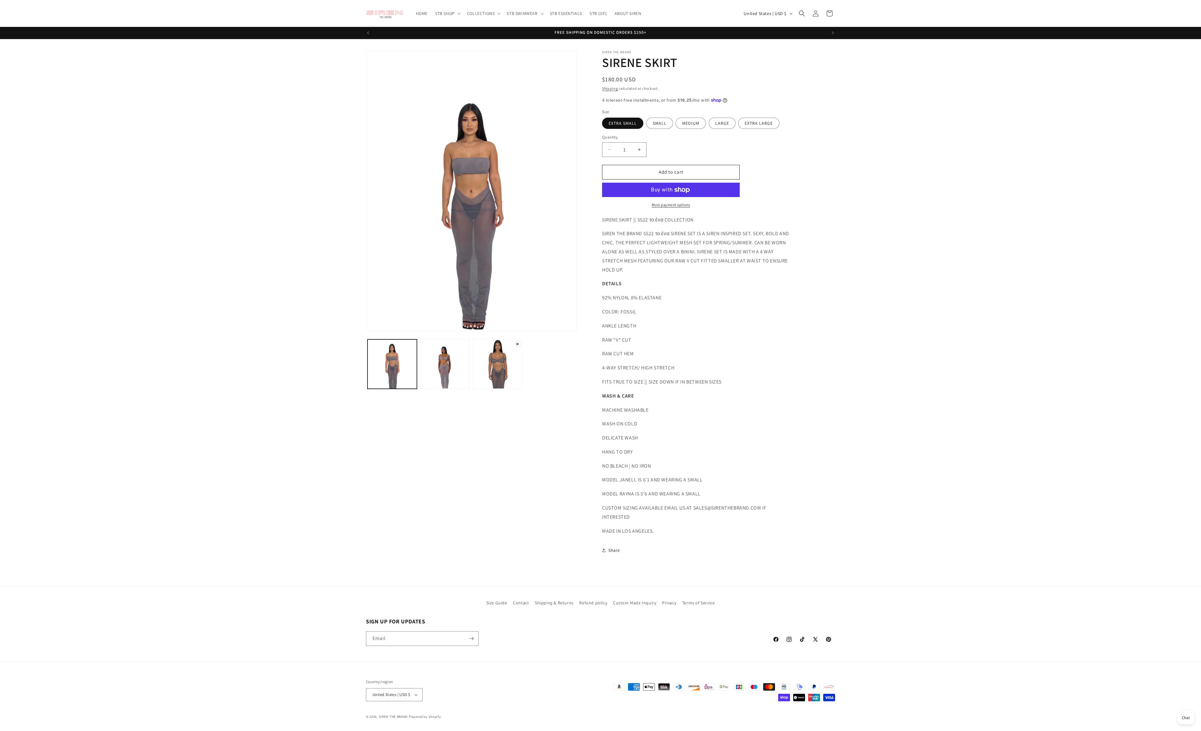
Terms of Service (698, 603)
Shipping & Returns (554, 603)
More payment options (671, 204)
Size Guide (496, 603)
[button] (447, 13)
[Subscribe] (471, 638)
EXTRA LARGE (759, 123)
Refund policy (593, 603)
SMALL (659, 123)
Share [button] (614, 550)
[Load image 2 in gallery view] (444, 364)
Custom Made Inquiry (634, 603)
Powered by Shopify (425, 716)
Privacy (669, 603)
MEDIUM (690, 123)
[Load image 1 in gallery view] (392, 364)
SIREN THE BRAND (393, 716)
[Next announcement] (833, 33)
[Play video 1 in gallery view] (497, 364)
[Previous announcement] (368, 33)
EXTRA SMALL (623, 123)
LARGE (722, 123)
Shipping (610, 88)
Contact (521, 603)
